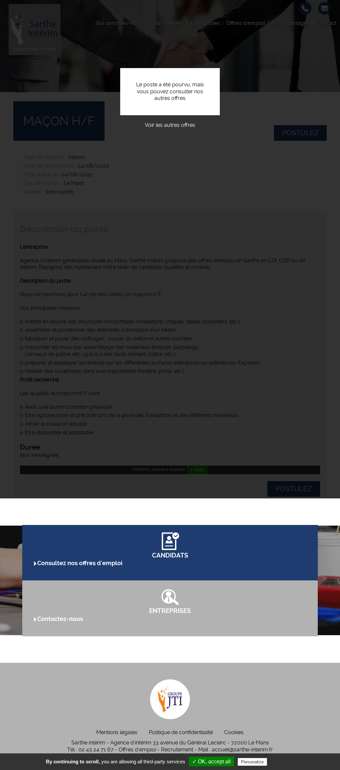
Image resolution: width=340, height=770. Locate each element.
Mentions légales (116, 732)
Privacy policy (284, 761)
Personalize (252, 761)
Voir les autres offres (170, 125)
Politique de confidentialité (181, 732)
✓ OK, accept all (211, 761)
